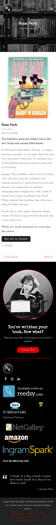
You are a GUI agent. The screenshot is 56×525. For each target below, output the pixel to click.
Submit (37, 517)
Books (27, 28)
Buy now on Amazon (16, 239)
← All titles (7, 246)
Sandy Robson (8, 129)
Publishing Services (17, 513)
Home (21, 28)
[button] (51, 9)
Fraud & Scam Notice (35, 520)
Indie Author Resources (18, 517)
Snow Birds (11, 257)
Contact (45, 517)
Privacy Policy (20, 520)
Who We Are (30, 513)
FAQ (30, 517)
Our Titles (41, 513)
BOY (47, 257)
